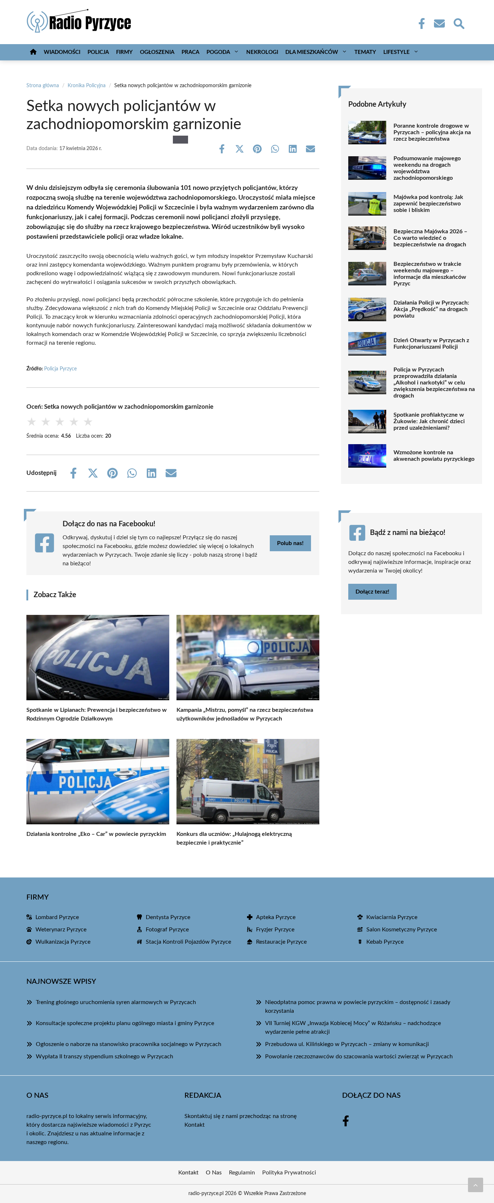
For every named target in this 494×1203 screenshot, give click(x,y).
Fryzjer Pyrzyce (275, 929)
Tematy (365, 52)
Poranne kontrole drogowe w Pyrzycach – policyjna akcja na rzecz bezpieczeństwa (432, 132)
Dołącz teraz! (372, 592)
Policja (98, 52)
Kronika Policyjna (87, 85)
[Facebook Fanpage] (419, 23)
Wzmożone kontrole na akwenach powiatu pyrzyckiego (433, 456)
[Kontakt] (439, 23)
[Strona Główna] (33, 52)
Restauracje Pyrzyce (281, 942)
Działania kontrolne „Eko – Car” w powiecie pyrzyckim (96, 834)
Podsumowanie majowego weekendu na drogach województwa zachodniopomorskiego (427, 168)
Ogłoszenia (157, 52)
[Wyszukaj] (459, 23)
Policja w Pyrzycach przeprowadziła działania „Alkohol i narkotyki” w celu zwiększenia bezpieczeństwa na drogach (434, 383)
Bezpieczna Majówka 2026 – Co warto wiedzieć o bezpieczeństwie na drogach (430, 238)
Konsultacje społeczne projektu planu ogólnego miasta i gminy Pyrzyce (125, 1023)
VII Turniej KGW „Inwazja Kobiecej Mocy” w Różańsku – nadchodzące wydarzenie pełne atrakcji (353, 1027)
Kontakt (194, 1125)
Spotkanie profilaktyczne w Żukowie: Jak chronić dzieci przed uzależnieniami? (429, 421)
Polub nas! (290, 543)
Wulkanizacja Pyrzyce (62, 942)
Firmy (124, 52)
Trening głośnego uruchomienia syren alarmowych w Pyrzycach (116, 1002)
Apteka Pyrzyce (275, 917)
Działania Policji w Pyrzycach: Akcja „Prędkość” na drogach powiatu (431, 309)
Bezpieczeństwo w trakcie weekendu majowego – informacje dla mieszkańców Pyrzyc (429, 273)
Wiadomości (62, 52)
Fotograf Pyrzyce (167, 929)
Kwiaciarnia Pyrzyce (391, 917)
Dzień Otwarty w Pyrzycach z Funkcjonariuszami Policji (431, 343)
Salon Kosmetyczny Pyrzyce (401, 929)
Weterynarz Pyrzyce (60, 929)
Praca (190, 52)
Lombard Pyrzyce (57, 917)
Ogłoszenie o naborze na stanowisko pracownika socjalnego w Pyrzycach (128, 1044)
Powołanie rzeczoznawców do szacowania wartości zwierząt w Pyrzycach (359, 1056)
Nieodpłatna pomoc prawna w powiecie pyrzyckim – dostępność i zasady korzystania (357, 1006)
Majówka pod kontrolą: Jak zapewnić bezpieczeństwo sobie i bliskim (428, 203)
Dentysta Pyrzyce (168, 917)
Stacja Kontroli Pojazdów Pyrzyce (188, 942)
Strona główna (42, 85)
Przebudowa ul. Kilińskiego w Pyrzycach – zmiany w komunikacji (347, 1044)
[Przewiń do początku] (475, 1185)
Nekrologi (262, 52)
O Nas (214, 1173)
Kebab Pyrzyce (385, 942)
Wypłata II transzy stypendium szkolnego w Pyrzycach (104, 1056)
